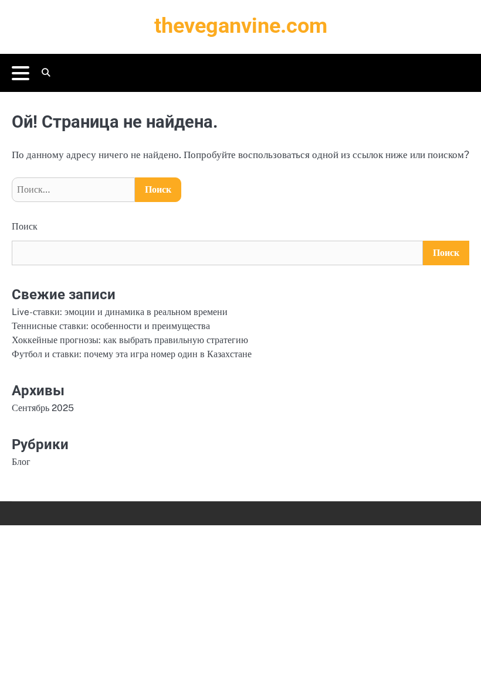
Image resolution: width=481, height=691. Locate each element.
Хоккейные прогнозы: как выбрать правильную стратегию (130, 339)
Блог (21, 461)
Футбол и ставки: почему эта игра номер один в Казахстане (132, 353)
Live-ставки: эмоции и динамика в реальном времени (120, 311)
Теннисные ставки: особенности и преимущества (111, 325)
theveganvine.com (240, 25)
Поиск (25, 226)
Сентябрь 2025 (43, 407)
